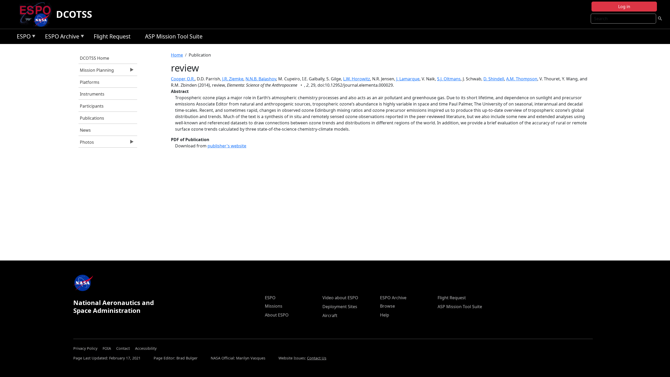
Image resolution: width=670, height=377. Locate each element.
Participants (92, 106)
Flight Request (112, 36)
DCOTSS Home (94, 58)
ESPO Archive (60, 37)
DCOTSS (74, 14)
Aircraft (329, 315)
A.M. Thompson (521, 79)
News (85, 130)
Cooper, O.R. (183, 79)
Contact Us (316, 358)
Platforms (89, 82)
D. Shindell (493, 79)
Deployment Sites (339, 306)
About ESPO (277, 315)
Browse (387, 306)
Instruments (92, 94)
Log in (624, 6)
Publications (92, 118)
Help (384, 315)
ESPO (22, 37)
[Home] (37, 14)
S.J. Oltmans (449, 79)
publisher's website (227, 146)
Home (177, 55)
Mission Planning (96, 71)
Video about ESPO (340, 298)
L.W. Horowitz (356, 79)
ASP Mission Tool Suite (174, 36)
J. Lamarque (408, 79)
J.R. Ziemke (232, 79)
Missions (273, 306)
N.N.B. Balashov (260, 79)
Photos (86, 143)
